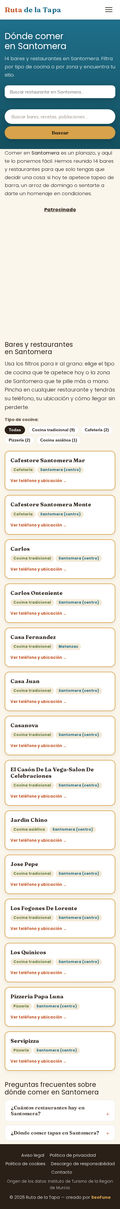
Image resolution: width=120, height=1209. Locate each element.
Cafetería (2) (97, 430)
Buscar (60, 133)
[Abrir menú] (108, 9)
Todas (15, 430)
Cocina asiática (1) (58, 440)
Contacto (61, 1172)
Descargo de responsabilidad (83, 1164)
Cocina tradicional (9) (53, 430)
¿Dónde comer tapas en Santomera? (55, 1133)
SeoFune (101, 1197)
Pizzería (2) (19, 440)
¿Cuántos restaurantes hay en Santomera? (47, 1110)
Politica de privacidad (73, 1155)
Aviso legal (32, 1155)
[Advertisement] (60, 276)
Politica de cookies (25, 1164)
